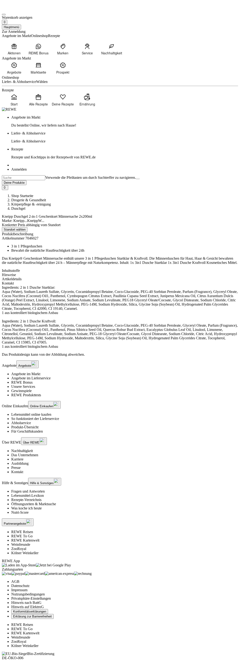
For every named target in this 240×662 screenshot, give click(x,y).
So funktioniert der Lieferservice (35, 419)
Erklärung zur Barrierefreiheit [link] (32, 616)
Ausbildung (20, 463)
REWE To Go (22, 536)
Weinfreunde (20, 544)
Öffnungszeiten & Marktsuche (33, 504)
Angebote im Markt (25, 374)
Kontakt (17, 472)
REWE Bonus (22, 382)
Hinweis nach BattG (26, 603)
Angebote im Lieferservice (31, 378)
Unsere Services (23, 387)
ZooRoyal (18, 549)
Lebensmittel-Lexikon (27, 495)
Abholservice (21, 423)
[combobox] (23, 177)
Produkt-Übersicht (24, 427)
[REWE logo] (9, 109)
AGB (15, 581)
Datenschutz (20, 586)
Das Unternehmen (24, 455)
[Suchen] (138, 179)
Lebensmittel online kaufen (31, 414)
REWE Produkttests (26, 395)
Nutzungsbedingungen (28, 594)
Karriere (17, 459)
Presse (16, 468)
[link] (124, 121)
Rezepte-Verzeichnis (26, 500)
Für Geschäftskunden (27, 431)
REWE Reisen (22, 532)
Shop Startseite (22, 196)
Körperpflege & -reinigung (31, 204)
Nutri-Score (20, 512)
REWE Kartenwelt (25, 540)
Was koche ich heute (26, 508)
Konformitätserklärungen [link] (29, 611)
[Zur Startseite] (18, 9)
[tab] (120, 271)
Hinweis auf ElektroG (27, 607)
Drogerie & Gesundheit (28, 200)
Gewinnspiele (21, 391)
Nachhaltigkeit (22, 451)
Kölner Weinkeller (24, 553)
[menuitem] (14, 49)
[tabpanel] (120, 317)
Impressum (19, 590)
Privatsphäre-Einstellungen (31, 598)
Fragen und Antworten (28, 491)
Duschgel (18, 208)
